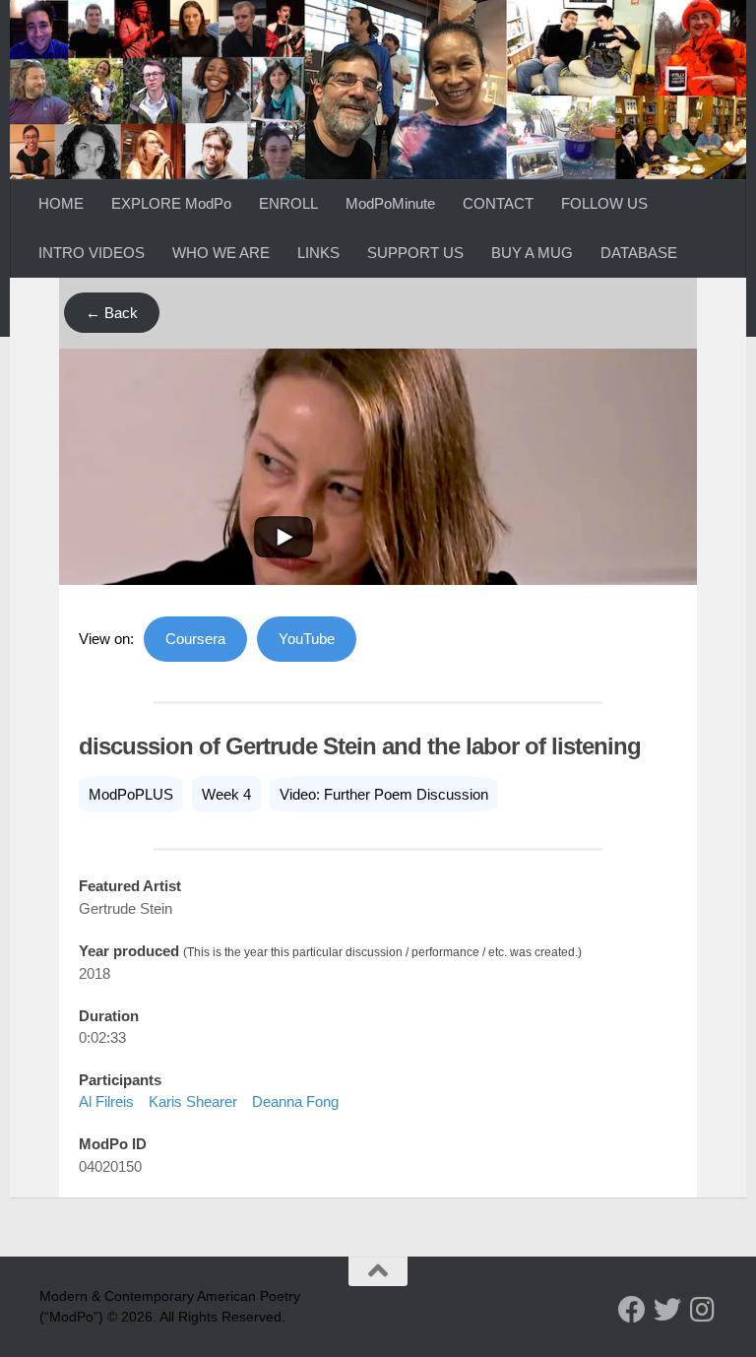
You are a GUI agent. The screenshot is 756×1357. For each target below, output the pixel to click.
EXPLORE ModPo (171, 203)
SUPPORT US (415, 252)
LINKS (318, 252)
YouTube (307, 638)
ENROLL (288, 203)
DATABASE (638, 252)
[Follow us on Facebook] (632, 1310)
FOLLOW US (604, 203)
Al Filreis (106, 1101)
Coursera (195, 638)
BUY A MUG (532, 252)
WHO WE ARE (221, 252)
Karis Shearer (193, 1101)
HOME (61, 203)
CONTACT (498, 203)
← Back (112, 312)
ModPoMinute (390, 203)
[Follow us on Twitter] (667, 1310)
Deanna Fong (295, 1101)
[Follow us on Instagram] (703, 1310)
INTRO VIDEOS (91, 252)
